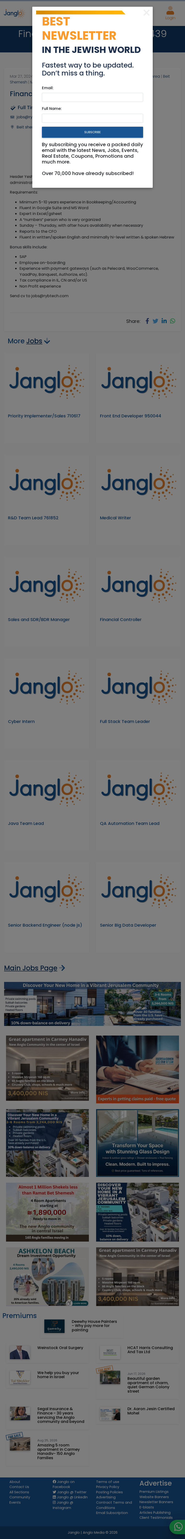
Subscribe (92, 132)
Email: (47, 88)
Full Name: (52, 108)
